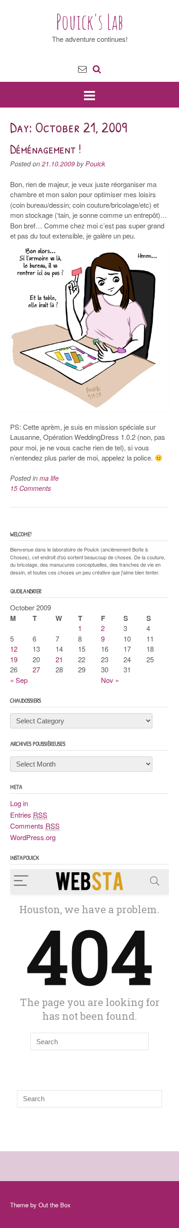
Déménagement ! (45, 149)
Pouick (95, 163)
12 (13, 649)
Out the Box (55, 1204)
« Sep (19, 680)
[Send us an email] (82, 68)
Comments (35, 825)
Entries (28, 814)
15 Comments (30, 488)
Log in (19, 803)
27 (36, 669)
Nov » (110, 680)
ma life (49, 478)
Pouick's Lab (89, 21)
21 (59, 659)
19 (13, 659)
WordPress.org (33, 837)
